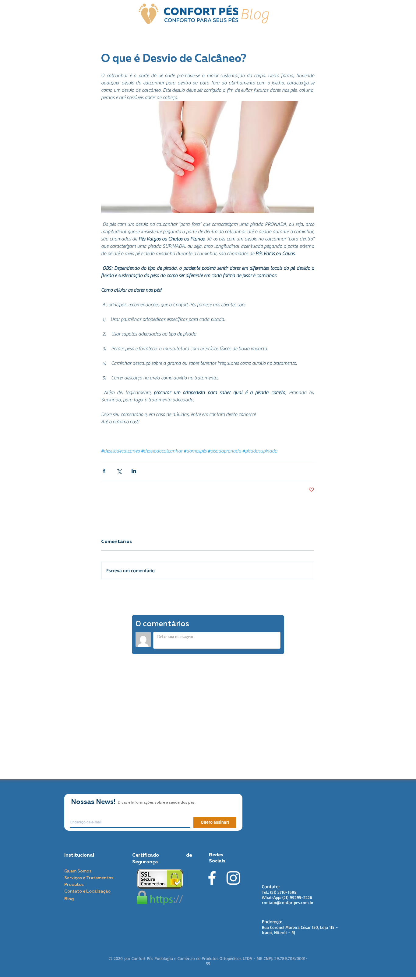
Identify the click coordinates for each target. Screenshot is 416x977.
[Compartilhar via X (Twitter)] (119, 471)
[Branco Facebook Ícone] (212, 878)
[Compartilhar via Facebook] (104, 471)
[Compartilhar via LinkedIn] (134, 471)
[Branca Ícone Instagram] (233, 878)
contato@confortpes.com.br (287, 902)
